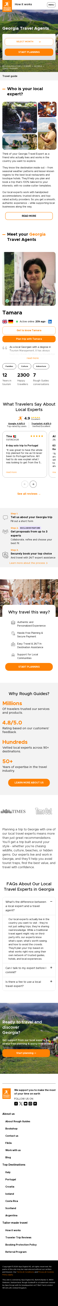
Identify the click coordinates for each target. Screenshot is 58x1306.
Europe (27, 66)
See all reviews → (29, 494)
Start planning (29, 667)
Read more (29, 216)
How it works (23, 4)
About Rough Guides (17, 1121)
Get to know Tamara (29, 330)
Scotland (10, 1208)
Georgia (38, 66)
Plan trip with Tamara (29, 339)
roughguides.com (11, 66)
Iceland (9, 1194)
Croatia (9, 1187)
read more (11, 472)
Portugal (10, 1179)
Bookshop (11, 1129)
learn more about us (29, 782)
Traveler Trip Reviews (18, 1237)
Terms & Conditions (25, 1272)
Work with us (13, 1150)
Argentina (11, 1215)
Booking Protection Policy (21, 1245)
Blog (8, 1157)
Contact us (11, 1136)
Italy (8, 1172)
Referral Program (16, 1252)
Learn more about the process (27, 563)
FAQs (8, 1143)
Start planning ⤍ (26, 1053)
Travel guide (9, 76)
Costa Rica (11, 1201)
